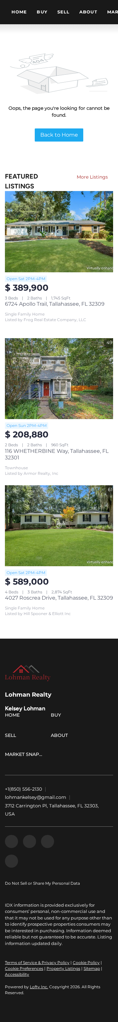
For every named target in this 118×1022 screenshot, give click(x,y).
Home (19, 11)
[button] (14, 716)
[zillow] (29, 841)
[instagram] (47, 841)
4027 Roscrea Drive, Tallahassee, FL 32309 (59, 598)
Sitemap (92, 968)
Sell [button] (63, 11)
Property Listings (63, 968)
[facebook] (11, 841)
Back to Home (59, 135)
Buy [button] (42, 11)
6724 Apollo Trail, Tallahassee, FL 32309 (55, 304)
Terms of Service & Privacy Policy (37, 962)
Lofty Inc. (39, 986)
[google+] (11, 861)
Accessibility (17, 974)
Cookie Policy (86, 962)
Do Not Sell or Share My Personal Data (42, 883)
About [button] (88, 11)
